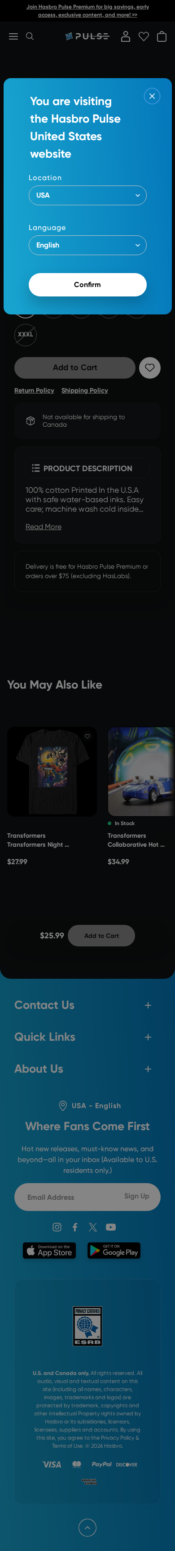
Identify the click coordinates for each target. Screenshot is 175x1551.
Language (47, 227)
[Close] (152, 96)
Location (45, 177)
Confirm (87, 284)
